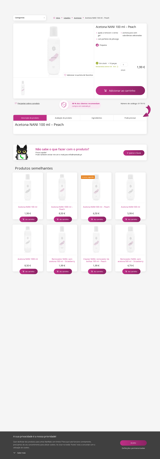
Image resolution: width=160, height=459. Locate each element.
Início (58, 18)
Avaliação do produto (63, 118)
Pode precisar (130, 118)
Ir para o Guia (134, 152)
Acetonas (78, 18)
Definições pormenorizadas (133, 448)
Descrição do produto (30, 118)
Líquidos (67, 18)
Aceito (133, 443)
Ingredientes (97, 118)
